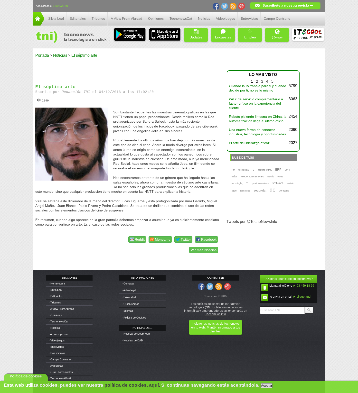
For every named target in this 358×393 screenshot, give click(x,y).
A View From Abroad (126, 18)
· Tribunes (55, 302)
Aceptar (266, 385)
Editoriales (78, 18)
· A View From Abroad (61, 308)
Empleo (250, 37)
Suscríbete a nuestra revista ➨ (288, 5)
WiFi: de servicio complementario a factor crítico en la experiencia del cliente (256, 103)
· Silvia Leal (55, 289)
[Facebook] (216, 5)
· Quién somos (130, 303)
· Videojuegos (57, 340)
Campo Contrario (277, 18)
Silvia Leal (56, 18)
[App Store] (165, 35)
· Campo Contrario (60, 359)
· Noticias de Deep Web (136, 333)
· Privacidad (129, 297)
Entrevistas (249, 18)
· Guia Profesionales (61, 372)
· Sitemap (127, 310)
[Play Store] (130, 35)
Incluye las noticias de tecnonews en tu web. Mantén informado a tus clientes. (215, 327)
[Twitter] (224, 5)
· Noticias (54, 327)
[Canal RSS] (233, 5)
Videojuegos (225, 18)
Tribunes (98, 18)
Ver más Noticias (204, 250)
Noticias (204, 18)
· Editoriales (56, 296)
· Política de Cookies (134, 317)
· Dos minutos (57, 353)
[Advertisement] (127, 69)
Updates (195, 37)
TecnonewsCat (181, 18)
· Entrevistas (56, 346)
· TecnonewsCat (58, 321)
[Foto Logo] (70, 37)
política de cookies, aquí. (132, 385)
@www (277, 37)
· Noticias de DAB (132, 340)
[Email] (241, 5)
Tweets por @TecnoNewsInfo (251, 221)
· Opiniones (55, 315)
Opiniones (156, 18)
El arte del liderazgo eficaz (249, 143)
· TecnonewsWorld (60, 378)
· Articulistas (56, 365)
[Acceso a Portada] (38, 24)
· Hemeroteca (57, 283)
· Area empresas (58, 334)
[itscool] (308, 35)
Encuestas (223, 37)
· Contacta (128, 283)
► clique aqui (302, 296)
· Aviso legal (129, 290)
